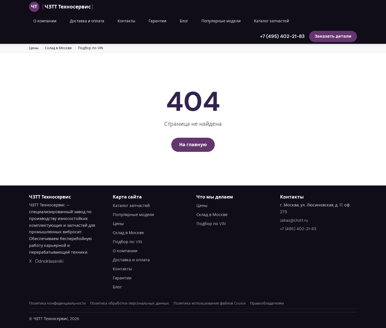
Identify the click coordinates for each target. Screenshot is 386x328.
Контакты (126, 21)
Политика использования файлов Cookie (210, 303)
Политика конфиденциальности (57, 303)
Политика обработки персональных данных (129, 303)
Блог (184, 21)
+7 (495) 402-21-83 (282, 36)
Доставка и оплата (87, 21)
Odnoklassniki (49, 261)
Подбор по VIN (90, 48)
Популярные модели (221, 21)
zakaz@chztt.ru (294, 220)
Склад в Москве (58, 48)
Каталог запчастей (271, 21)
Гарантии (157, 21)
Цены (34, 48)
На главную (193, 145)
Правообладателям (267, 303)
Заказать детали (333, 36)
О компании (45, 21)
